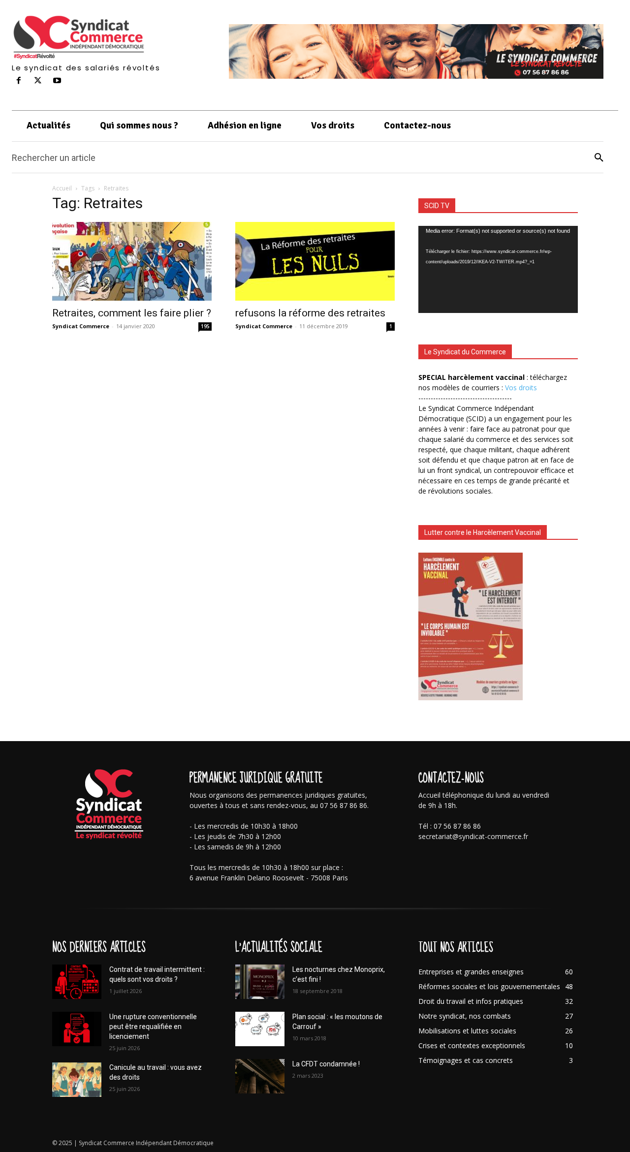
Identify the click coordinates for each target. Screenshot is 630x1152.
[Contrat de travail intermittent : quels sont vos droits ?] (76, 982)
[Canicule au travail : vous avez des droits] (76, 1079)
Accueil (62, 188)
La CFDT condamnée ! (326, 1064)
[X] (38, 81)
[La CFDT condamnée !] (259, 1076)
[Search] (599, 157)
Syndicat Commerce (80, 326)
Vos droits (521, 387)
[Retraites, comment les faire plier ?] (132, 261)
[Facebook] (19, 81)
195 (205, 326)
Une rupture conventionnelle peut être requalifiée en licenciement (153, 1026)
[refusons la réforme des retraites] (315, 261)
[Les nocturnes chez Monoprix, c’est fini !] (259, 982)
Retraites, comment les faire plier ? (131, 313)
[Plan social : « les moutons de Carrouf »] (259, 1029)
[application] (498, 269)
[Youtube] (57, 81)
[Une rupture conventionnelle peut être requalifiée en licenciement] (76, 1029)
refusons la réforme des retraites (310, 313)
